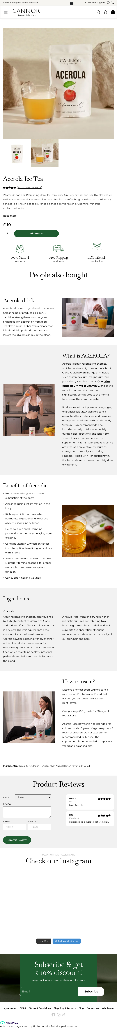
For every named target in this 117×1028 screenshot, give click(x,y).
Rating (7, 797)
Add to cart (36, 233)
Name (6, 822)
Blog (81, 1008)
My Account (10, 1008)
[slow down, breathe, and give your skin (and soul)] (86, 888)
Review (7, 804)
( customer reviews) (29, 187)
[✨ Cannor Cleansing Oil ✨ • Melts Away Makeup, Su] (30, 888)
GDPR (23, 1008)
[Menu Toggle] (72, 4)
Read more (10, 215)
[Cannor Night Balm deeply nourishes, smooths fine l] (30, 920)
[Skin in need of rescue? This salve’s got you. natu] (86, 920)
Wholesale (108, 1008)
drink (107, 381)
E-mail (32, 822)
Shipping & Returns (65, 1008)
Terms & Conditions (40, 1008)
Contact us (93, 1008)
